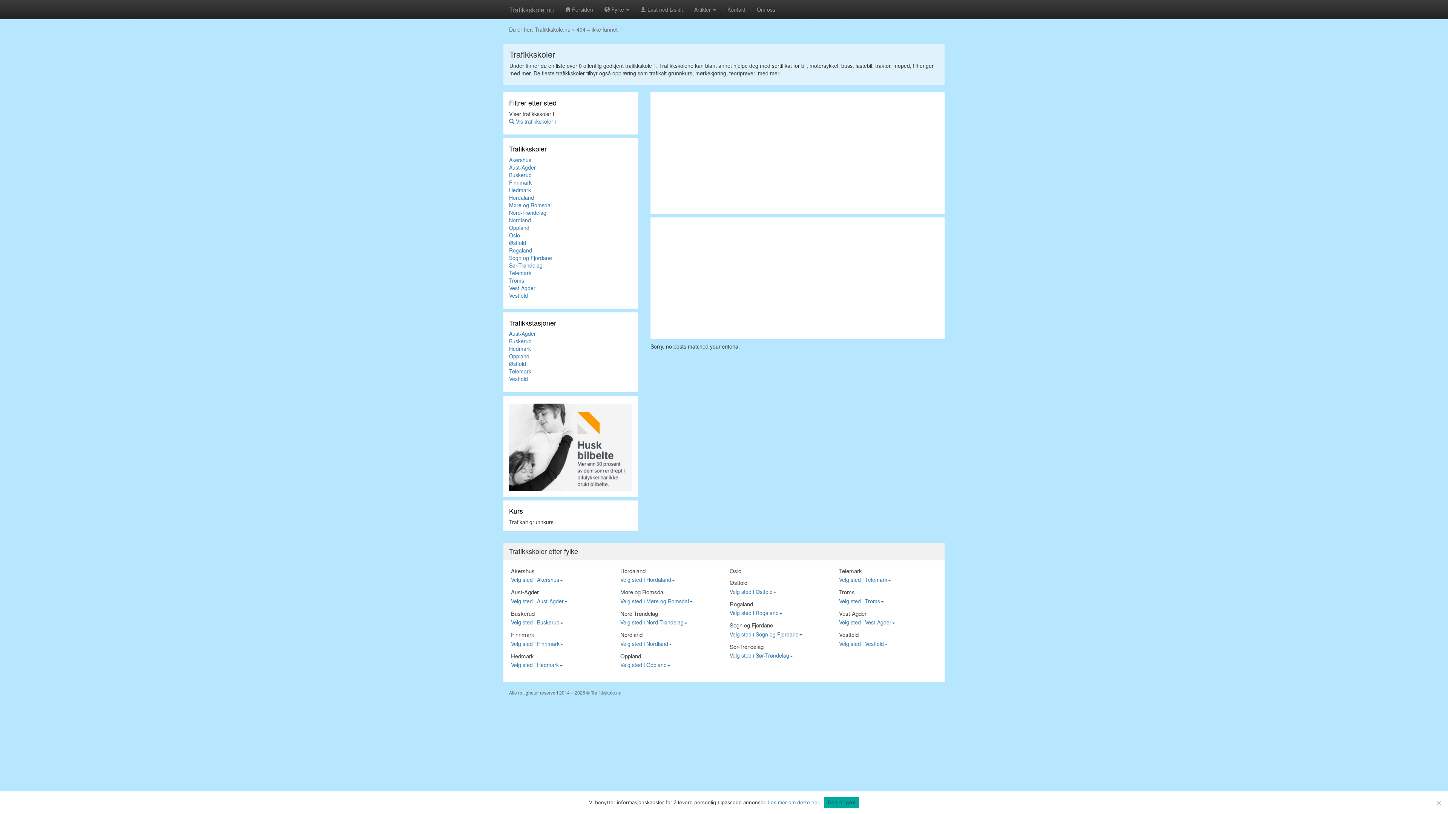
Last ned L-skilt (664, 9)
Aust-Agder (522, 167)
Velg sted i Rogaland (754, 613)
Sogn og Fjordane (530, 258)
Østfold (517, 242)
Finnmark (520, 182)
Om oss (766, 9)
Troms (516, 280)
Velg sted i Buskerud (535, 622)
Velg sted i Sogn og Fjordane (764, 634)
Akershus (520, 160)
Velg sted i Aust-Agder (537, 601)
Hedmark (520, 190)
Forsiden (582, 9)
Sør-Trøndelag (526, 265)
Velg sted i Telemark (863, 579)
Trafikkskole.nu (531, 9)
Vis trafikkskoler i (535, 121)
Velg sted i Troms (859, 601)
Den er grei (842, 802)
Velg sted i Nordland (644, 643)
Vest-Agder (522, 288)
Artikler (703, 9)
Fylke (618, 9)
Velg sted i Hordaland (645, 579)
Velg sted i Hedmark (535, 665)
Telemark (520, 273)
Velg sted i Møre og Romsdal (654, 601)
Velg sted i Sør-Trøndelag (759, 655)
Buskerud (520, 175)
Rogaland (520, 250)
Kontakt (736, 9)
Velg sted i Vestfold (861, 643)
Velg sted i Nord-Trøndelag (652, 622)
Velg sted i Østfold (751, 591)
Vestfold (518, 295)
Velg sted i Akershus (535, 579)
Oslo (514, 235)
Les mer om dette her (793, 802)
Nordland (520, 220)
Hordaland (521, 197)
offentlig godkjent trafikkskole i (619, 65)
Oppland (519, 227)
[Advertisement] (797, 153)
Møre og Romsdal (530, 205)
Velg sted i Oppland (643, 665)
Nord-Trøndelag (527, 212)
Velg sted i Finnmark (535, 643)
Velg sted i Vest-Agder (865, 622)
